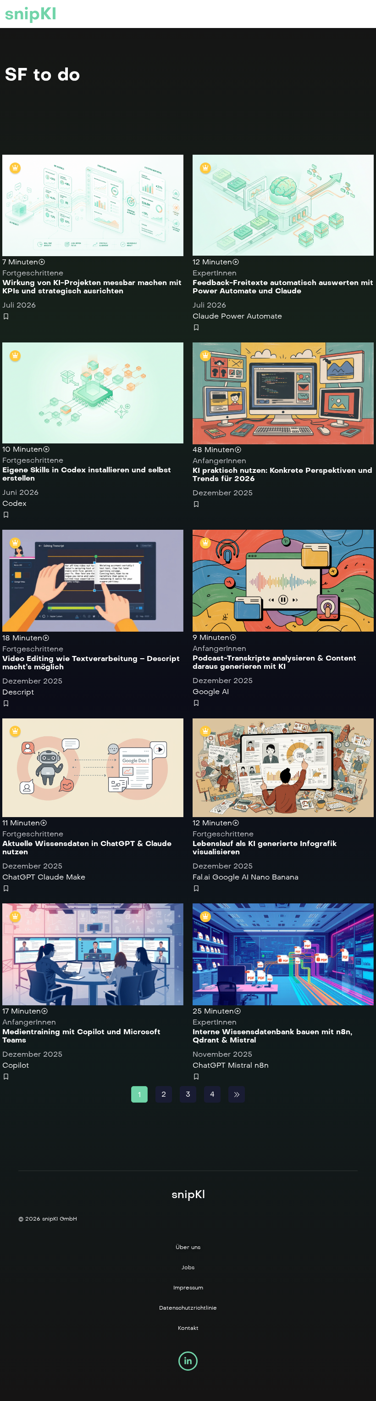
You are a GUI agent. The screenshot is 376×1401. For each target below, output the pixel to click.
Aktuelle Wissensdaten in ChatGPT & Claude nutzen (86, 847)
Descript (18, 692)
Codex (14, 503)
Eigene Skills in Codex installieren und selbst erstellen (86, 473)
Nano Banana (275, 877)
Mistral (240, 1065)
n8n (261, 1065)
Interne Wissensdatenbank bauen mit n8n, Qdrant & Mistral (272, 1035)
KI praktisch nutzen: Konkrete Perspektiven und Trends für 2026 (282, 474)
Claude (206, 316)
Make (75, 877)
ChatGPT (18, 877)
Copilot (15, 1065)
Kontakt (188, 1328)
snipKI (31, 14)
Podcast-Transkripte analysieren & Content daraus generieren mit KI (274, 662)
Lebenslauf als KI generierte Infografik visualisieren (265, 847)
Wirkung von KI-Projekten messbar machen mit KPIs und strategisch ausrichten (92, 286)
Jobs (188, 1267)
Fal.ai (201, 877)
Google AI (211, 691)
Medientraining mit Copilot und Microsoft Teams (81, 1035)
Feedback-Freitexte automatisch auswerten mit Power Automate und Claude (283, 286)
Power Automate (251, 316)
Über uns (188, 1247)
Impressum (188, 1287)
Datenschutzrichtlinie (188, 1308)
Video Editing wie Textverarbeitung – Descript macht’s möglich (91, 662)
